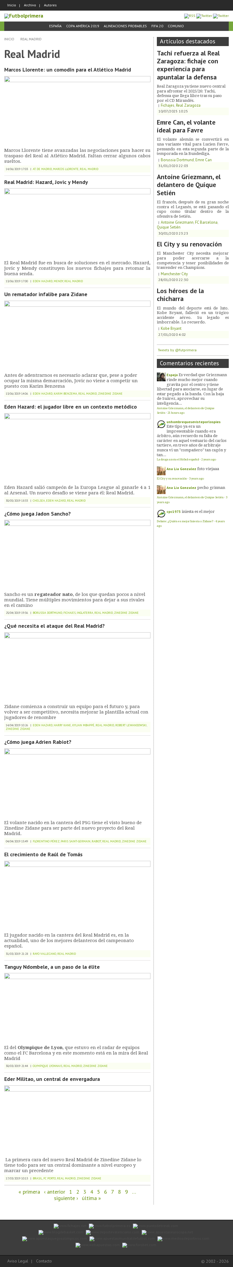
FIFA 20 (157, 26)
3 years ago (196, 478)
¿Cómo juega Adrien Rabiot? (37, 741)
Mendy (58, 281)
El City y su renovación (189, 244)
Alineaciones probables (125, 26)
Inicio (11, 5)
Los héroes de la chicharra (180, 294)
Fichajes (69, 613)
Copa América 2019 (82, 26)
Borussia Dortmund (47, 613)
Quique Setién (169, 227)
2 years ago (208, 459)
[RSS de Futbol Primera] (189, 15)
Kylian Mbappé (83, 725)
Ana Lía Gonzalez (181, 468)
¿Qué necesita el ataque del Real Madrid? (54, 625)
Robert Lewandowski (131, 725)
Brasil (37, 1178)
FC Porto (49, 1178)
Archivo (30, 5)
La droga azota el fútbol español (178, 459)
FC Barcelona (206, 222)
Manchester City (174, 273)
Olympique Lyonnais (47, 1066)
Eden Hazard (42, 281)
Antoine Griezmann (177, 222)
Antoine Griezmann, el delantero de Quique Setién (189, 184)
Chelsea (39, 501)
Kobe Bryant (171, 328)
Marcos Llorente (66, 169)
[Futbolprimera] (23, 15)
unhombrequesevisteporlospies (194, 422)
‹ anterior (54, 1191)
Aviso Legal (17, 1261)
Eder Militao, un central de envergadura (52, 1078)
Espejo (172, 375)
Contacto (44, 1261)
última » (91, 1198)
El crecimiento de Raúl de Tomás (43, 854)
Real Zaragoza (188, 105)
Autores (50, 5)
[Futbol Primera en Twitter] (221, 15)
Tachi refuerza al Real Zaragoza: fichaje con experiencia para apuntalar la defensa (188, 65)
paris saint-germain (75, 841)
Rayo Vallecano (44, 954)
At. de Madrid (42, 169)
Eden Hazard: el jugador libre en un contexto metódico (70, 406)
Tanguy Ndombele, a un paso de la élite (52, 966)
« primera (29, 1191)
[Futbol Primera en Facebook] (204, 15)
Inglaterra (85, 613)
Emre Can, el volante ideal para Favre (186, 126)
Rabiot (96, 841)
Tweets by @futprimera (177, 350)
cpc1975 (174, 511)
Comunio (176, 26)
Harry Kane (62, 725)
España (55, 26)
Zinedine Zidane (110, 394)
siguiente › (66, 1198)
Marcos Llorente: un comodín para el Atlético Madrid (67, 69)
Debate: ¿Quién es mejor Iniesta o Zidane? (185, 521)
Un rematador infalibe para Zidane (45, 294)
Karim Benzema (65, 394)
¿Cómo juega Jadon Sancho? (37, 513)
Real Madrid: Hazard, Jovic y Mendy (46, 182)
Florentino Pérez (46, 841)
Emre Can (203, 159)
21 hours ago (175, 412)
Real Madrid (31, 39)
